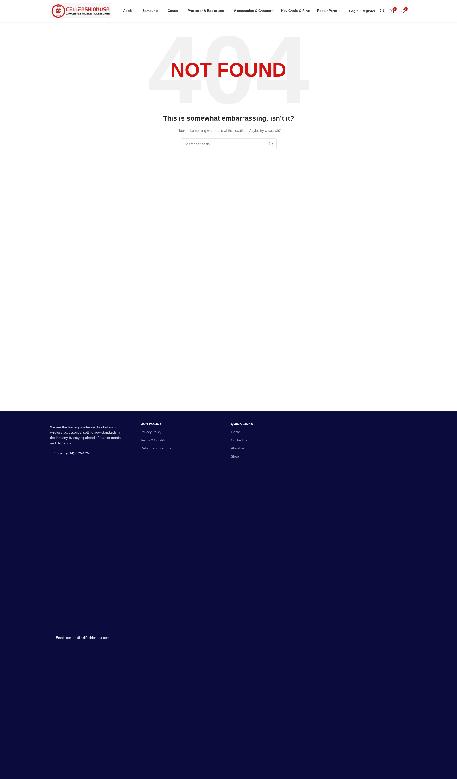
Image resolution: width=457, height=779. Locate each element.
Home (235, 432)
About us (237, 448)
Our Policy (151, 424)
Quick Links (242, 424)
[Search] (382, 11)
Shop (235, 456)
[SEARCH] (271, 143)
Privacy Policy (151, 432)
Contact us (239, 440)
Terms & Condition (154, 440)
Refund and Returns (156, 448)
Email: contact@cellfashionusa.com (83, 638)
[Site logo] (80, 10)
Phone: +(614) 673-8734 (71, 453)
